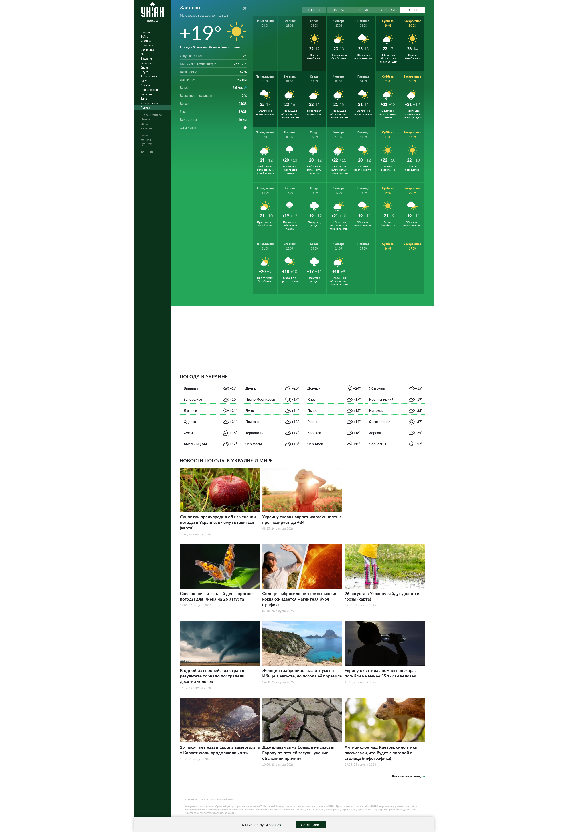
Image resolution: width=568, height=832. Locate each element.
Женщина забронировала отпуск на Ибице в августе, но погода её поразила (302, 673)
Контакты (146, 139)
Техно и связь (149, 76)
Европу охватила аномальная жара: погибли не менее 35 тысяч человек (380, 673)
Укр (150, 144)
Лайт (143, 81)
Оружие (146, 85)
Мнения (145, 119)
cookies (275, 824)
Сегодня (314, 10)
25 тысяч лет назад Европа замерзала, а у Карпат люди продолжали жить (220, 750)
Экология (146, 59)
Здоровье (147, 94)
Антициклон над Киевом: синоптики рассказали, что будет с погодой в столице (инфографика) (381, 753)
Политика (147, 45)
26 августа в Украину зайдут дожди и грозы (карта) (382, 596)
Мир (143, 54)
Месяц (412, 10)
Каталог (145, 135)
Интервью (147, 128)
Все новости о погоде (407, 776)
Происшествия (150, 90)
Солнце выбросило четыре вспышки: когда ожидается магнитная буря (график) (299, 599)
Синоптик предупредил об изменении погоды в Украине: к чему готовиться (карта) (218, 522)
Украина (146, 41)
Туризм (145, 99)
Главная (145, 32)
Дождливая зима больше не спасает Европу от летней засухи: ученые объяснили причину (298, 753)
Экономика (147, 50)
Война (144, 36)
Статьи (144, 124)
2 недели (388, 10)
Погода (145, 107)
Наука (144, 72)
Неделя (363, 10)
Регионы (146, 63)
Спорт (144, 67)
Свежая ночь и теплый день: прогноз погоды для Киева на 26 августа (217, 596)
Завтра (338, 10)
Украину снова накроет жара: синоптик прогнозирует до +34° (301, 519)
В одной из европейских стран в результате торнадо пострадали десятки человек (212, 676)
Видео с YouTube (151, 115)
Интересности (149, 103)
